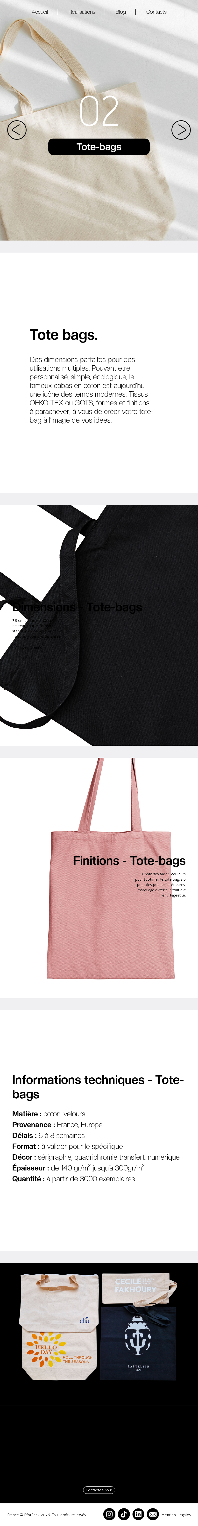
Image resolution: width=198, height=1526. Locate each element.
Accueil (40, 12)
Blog (121, 12)
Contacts (156, 12)
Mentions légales (176, 1515)
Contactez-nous (28, 647)
